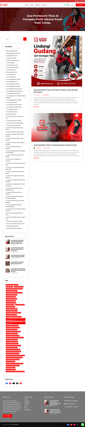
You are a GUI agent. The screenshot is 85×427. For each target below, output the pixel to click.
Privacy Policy (28, 409)
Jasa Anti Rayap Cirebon (12, 65)
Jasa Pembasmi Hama (12, 102)
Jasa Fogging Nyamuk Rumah (14, 93)
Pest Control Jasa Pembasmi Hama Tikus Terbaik (15, 371)
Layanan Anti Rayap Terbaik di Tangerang (13, 147)
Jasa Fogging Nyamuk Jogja (11, 329)
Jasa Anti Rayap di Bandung (11, 298)
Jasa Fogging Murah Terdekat (13, 79)
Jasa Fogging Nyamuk (12, 81)
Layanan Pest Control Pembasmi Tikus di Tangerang (15, 209)
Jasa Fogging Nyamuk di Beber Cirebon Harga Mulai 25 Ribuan (14, 323)
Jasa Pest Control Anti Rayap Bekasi (15, 123)
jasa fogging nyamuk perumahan (14, 88)
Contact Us (27, 402)
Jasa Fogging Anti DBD (20, 304)
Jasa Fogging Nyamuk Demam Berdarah (13, 316)
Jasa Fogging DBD (11, 74)
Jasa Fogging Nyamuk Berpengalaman (13, 312)
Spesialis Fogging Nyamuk (13, 226)
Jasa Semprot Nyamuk (10, 361)
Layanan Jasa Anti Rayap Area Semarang (13, 160)
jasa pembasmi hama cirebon (11, 347)
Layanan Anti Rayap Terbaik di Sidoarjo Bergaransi (15, 143)
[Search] (25, 39)
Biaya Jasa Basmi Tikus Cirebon (12, 284)
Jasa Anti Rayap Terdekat (13, 67)
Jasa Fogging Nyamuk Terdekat (14, 100)
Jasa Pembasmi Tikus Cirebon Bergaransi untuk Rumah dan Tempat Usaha (17, 249)
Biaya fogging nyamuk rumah (13, 53)
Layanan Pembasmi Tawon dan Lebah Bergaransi (14, 201)
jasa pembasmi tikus (11, 114)
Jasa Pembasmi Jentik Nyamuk (14, 107)
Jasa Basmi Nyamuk (10, 304)
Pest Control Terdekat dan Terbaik (14, 221)
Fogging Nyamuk (9, 286)
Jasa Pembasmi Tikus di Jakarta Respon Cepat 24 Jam (55, 145)
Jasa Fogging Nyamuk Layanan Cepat (13, 331)
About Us (27, 400)
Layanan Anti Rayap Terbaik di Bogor (15, 132)
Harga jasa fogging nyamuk (13, 60)
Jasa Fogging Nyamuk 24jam (11, 308)
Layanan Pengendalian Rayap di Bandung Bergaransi (13, 205)
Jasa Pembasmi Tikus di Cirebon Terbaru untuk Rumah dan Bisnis (18, 256)
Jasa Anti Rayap (10, 62)
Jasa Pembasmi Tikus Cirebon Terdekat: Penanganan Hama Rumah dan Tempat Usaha (17, 242)
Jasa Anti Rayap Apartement (11, 294)
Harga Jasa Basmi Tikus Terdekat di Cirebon (14, 288)
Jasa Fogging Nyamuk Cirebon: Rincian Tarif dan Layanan (17, 262)
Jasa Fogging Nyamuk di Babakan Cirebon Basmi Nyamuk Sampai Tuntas (15, 319)
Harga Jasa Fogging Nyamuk (11, 290)
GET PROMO (80, 4)
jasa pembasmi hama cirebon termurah (13, 351)
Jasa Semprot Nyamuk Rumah (14, 125)
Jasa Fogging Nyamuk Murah (13, 86)
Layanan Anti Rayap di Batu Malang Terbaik (14, 128)
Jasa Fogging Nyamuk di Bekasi (12, 325)
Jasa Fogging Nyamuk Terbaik (11, 341)
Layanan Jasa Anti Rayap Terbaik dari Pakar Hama (14, 168)
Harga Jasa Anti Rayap (18, 286)
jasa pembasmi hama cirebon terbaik (13, 349)
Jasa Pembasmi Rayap (12, 111)
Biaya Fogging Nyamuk (12, 51)
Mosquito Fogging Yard (10, 367)
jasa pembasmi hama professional (12, 353)
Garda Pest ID (15, 424)
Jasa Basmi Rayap (11, 69)
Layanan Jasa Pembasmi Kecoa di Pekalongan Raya (14, 189)
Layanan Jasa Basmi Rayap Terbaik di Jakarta (14, 172)
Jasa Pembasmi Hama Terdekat (14, 104)
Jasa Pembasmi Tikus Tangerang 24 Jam (14, 117)
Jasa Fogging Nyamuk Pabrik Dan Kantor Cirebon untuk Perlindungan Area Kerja (18, 270)
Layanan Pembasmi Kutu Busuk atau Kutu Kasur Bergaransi (14, 197)
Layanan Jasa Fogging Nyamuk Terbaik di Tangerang (15, 184)
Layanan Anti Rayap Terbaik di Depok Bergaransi (14, 135)
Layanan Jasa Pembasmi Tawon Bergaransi (13, 193)
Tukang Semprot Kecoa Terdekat (14, 228)
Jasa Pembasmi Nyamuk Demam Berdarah (14, 357)
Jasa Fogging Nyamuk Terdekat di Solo (13, 345)
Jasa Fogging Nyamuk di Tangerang (12, 327)
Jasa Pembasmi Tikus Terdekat (14, 120)
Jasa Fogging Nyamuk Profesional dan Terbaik (14, 337)
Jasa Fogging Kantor (11, 77)
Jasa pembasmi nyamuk (12, 109)
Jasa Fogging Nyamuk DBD (13, 84)
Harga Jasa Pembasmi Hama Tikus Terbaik (14, 292)
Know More (36, 106)
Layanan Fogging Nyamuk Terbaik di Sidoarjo (14, 155)
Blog (26, 406)
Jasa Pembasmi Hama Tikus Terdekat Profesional (15, 355)
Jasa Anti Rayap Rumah (10, 300)
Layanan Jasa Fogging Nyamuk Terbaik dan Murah (15, 180)
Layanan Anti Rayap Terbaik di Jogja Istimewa (14, 139)
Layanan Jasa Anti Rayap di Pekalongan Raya (15, 164)
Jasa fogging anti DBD (12, 72)
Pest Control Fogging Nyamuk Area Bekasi (14, 213)
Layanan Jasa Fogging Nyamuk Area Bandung (14, 176)
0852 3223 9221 (70, 5)
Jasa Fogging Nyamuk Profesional (14, 91)
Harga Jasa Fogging (11, 58)
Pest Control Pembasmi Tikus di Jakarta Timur (15, 218)
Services (27, 404)
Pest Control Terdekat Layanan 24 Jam (16, 223)
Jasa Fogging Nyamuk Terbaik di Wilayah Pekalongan (15, 96)
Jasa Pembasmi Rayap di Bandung (12, 359)
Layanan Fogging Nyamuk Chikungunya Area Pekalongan (15, 151)
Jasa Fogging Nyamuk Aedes (11, 310)
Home (26, 399)
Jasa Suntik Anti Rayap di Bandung (12, 365)
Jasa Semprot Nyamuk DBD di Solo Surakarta (14, 363)
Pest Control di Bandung (10, 369)
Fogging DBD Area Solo (12, 55)
